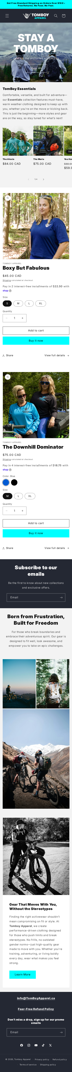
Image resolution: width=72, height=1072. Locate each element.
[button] (7, 16)
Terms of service (28, 1065)
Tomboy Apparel (22, 1059)
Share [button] (9, 355)
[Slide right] (43, 179)
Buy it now (36, 340)
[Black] (14, 482)
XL (40, 303)
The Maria (38, 159)
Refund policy (60, 1059)
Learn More (22, 974)
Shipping (7, 280)
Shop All (36, 68)
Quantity (7, 311)
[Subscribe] (61, 597)
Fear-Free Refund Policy (36, 1009)
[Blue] (6, 482)
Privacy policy (42, 1059)
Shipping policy (48, 1065)
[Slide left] (28, 179)
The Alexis (8, 159)
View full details (55, 355)
